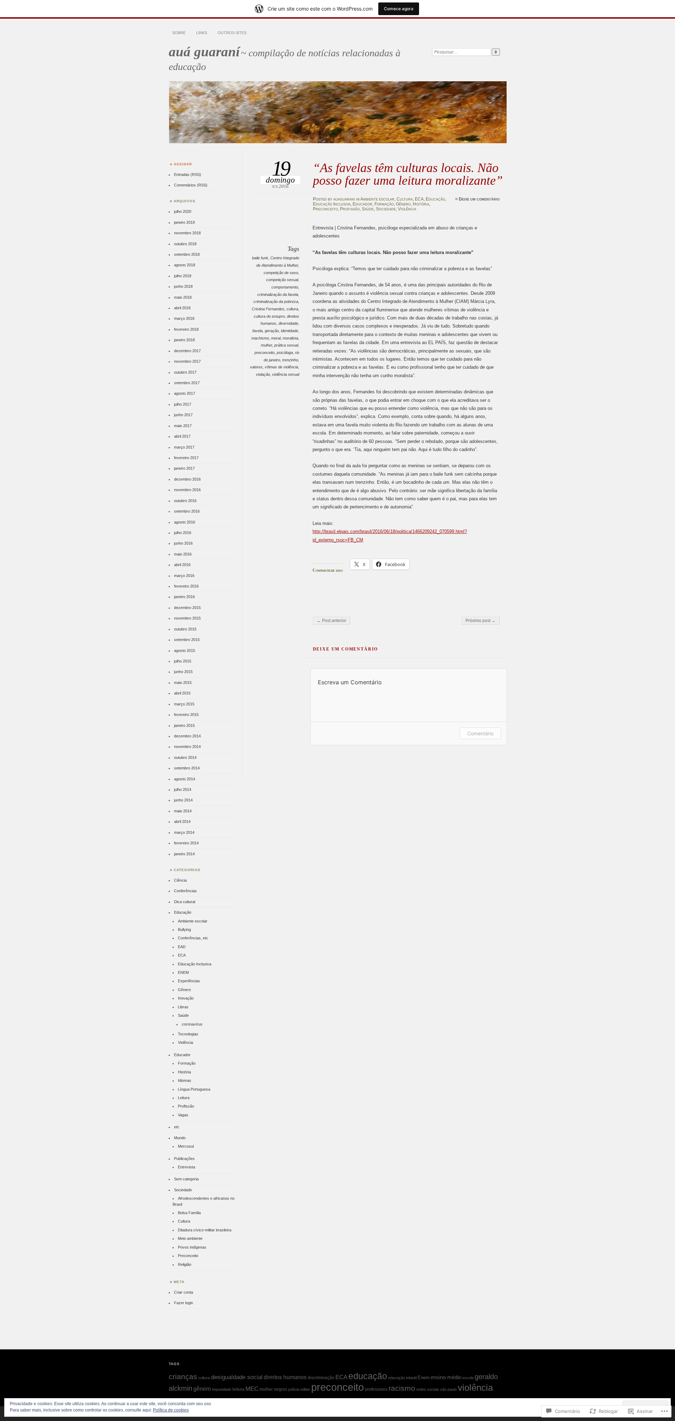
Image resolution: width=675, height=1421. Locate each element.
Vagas (183, 1115)
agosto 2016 (184, 522)
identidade (289, 331)
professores (376, 1389)
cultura (292, 309)
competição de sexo (281, 273)
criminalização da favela (277, 294)
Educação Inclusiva (332, 204)
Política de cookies (171, 1410)
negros (280, 1389)
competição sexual (282, 280)
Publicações (184, 1158)
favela (257, 331)
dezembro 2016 (187, 479)
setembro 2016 (187, 511)
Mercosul (186, 1146)
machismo (260, 338)
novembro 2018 (187, 233)
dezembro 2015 (187, 607)
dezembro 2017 (187, 351)
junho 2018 (183, 286)
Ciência (180, 880)
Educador (362, 204)
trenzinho (290, 360)
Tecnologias (188, 1034)
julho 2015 (182, 661)
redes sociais (427, 1389)
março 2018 (184, 318)
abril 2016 (182, 565)
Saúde (368, 209)
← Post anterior (331, 620)
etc (176, 1127)
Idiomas (184, 1080)
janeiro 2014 (184, 854)
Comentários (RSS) (190, 185)
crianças (183, 1376)
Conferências (185, 891)
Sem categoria (186, 1179)
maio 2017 (183, 426)
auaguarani (344, 199)
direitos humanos (285, 1377)
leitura (238, 1389)
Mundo (180, 1138)
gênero (202, 1388)
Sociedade (386, 209)
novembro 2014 (187, 746)
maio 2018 (183, 297)
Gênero (403, 204)
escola (468, 1378)
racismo (401, 1388)
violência (475, 1388)
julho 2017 (182, 404)
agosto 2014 (184, 779)
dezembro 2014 (187, 736)
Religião (184, 1264)
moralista (290, 338)
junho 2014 (183, 800)
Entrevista (186, 1167)
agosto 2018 (184, 265)
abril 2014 (182, 821)
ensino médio (446, 1377)
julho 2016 (182, 533)
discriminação (321, 1377)
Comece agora (398, 8)
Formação (384, 204)
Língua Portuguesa (194, 1089)
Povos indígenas (192, 1247)
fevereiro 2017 (186, 458)
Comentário (480, 733)
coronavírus (192, 1024)
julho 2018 (182, 276)
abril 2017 (182, 436)
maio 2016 (183, 554)
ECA (419, 199)
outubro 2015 (185, 629)
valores (256, 367)
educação (367, 1376)
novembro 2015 (187, 618)
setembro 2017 (187, 383)
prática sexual (286, 345)
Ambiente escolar (377, 199)
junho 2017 (183, 415)
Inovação (186, 998)
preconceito (265, 352)
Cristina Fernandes (268, 309)
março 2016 (184, 575)
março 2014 (184, 832)
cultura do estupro (269, 316)
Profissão (350, 209)
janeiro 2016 (184, 597)
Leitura (183, 1098)
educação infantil (402, 1378)
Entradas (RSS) (187, 174)
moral (276, 338)
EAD (182, 947)
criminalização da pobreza (275, 301)
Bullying (184, 929)
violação (263, 374)
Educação (435, 199)
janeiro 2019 (184, 222)
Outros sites (232, 33)
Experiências (189, 981)
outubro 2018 (185, 244)
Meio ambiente (190, 1238)
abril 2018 (182, 308)
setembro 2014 (187, 768)
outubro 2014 (185, 757)
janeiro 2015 (184, 725)
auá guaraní (204, 51)
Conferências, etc (193, 938)
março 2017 (184, 447)
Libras (183, 1007)
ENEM (183, 972)
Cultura (405, 199)
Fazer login (183, 1303)
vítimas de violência (281, 367)
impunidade (221, 1389)
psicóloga (285, 352)
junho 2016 (183, 543)
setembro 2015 (187, 639)
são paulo (448, 1389)
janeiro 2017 (184, 468)
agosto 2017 (184, 393)
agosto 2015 (184, 650)
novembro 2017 (187, 361)
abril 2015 (182, 693)
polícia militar (299, 1389)
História (421, 204)
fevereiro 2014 (186, 843)
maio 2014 (183, 811)
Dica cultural (184, 902)
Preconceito (325, 209)
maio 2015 (183, 682)
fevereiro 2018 (186, 329)
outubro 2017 (185, 372)
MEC (251, 1388)
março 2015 (184, 704)
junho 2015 (183, 672)
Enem (424, 1377)
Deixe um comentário (479, 199)
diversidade (288, 323)
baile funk (260, 258)
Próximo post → (480, 620)
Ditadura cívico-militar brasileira (204, 1230)
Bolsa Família (189, 1213)
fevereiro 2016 (186, 586)
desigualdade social (237, 1377)
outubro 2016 (185, 501)
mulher (266, 345)
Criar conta (183, 1292)
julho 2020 (182, 211)
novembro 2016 (187, 490)
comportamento (284, 287)
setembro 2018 (187, 254)
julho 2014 (182, 789)
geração (272, 331)
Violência (407, 209)
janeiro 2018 (184, 340)
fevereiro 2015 (186, 714)
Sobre (179, 33)
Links (201, 33)
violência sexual (285, 374)
